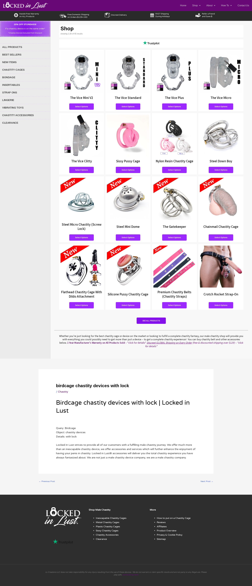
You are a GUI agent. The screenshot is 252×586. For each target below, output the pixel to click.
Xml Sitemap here (130, 575)
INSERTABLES (11, 84)
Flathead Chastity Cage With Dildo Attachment (81, 294)
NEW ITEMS (9, 62)
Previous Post (47, 481)
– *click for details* (106, 343)
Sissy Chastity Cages (107, 530)
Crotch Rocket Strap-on (221, 294)
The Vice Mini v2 (81, 98)
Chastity (63, 391)
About (209, 5)
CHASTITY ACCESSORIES (18, 115)
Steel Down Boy (221, 161)
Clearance (101, 539)
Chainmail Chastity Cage (220, 227)
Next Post (207, 481)
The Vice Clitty (81, 161)
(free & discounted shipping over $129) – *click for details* (194, 344)
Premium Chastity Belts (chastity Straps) (174, 294)
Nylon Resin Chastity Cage (174, 161)
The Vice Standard (128, 98)
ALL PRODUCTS (12, 47)
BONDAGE (8, 77)
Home (183, 5)
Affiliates (162, 526)
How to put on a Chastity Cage (174, 518)
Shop (195, 5)
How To (225, 5)
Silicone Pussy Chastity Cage (128, 294)
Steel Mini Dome (128, 227)
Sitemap (161, 539)
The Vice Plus (174, 98)
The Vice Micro (221, 98)
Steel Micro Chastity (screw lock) (82, 227)
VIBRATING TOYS (12, 107)
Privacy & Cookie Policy (169, 534)
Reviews (161, 522)
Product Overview (166, 530)
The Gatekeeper (174, 227)
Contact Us (243, 5)
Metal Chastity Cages (107, 522)
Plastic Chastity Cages (108, 526)
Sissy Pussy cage (128, 161)
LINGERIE (8, 100)
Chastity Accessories (107, 534)
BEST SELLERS (11, 54)
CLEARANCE (10, 122)
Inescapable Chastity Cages (111, 518)
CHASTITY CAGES (13, 69)
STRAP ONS (9, 92)
